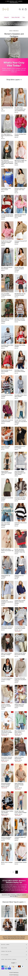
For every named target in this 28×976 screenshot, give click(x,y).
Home (10, 30)
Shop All (6, 17)
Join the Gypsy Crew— (9, 959)
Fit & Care (4, 954)
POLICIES (4, 947)
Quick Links (5, 944)
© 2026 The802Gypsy (14, 974)
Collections (15, 30)
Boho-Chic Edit (16, 17)
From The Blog (6, 951)
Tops (24, 17)
